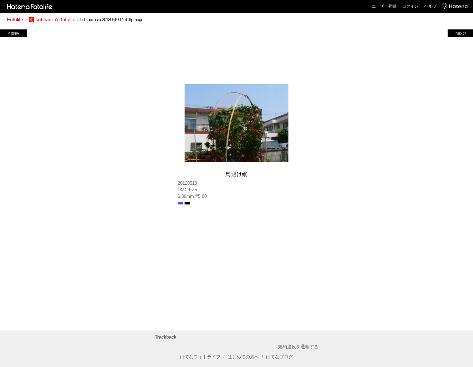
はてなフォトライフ (200, 356)
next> (461, 33)
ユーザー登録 (384, 6)
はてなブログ (279, 356)
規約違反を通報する (298, 346)
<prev (13, 33)
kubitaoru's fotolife (55, 19)
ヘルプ (430, 6)
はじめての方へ (243, 356)
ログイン (410, 6)
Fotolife (15, 19)
